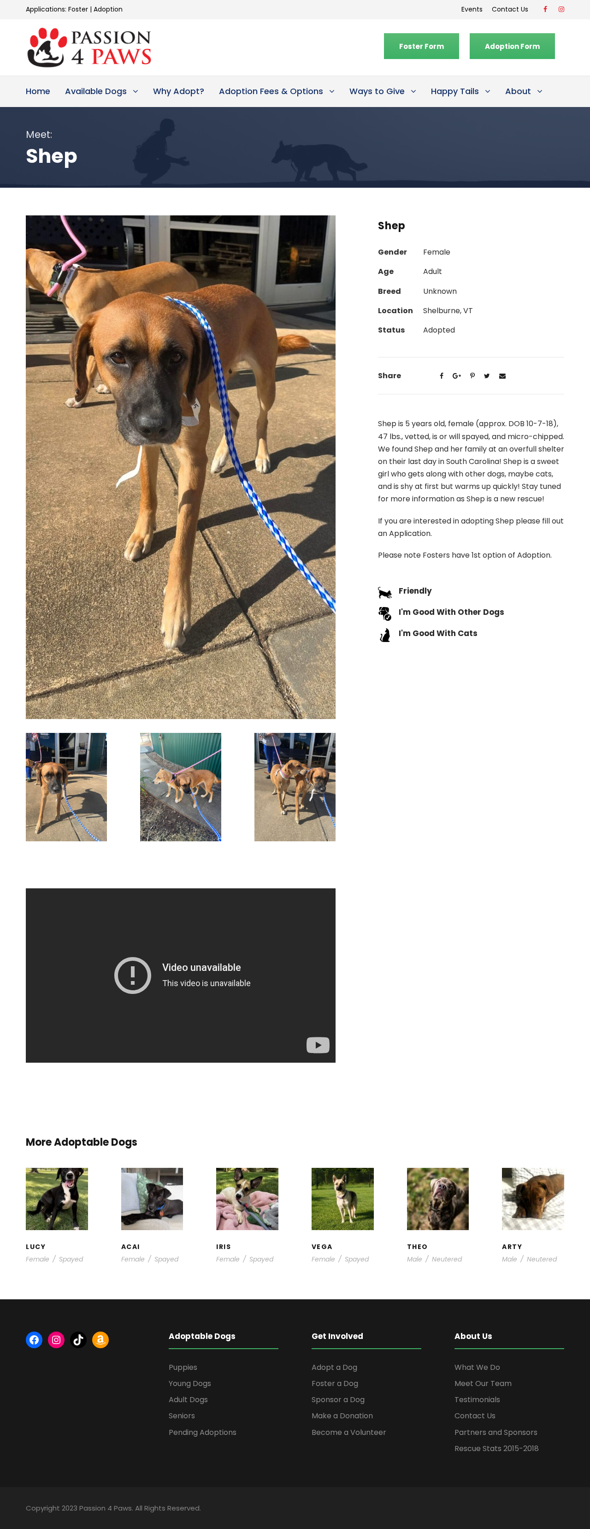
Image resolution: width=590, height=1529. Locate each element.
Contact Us (512, 9)
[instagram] (561, 9)
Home (38, 91)
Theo (437, 1178)
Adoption (108, 9)
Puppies (183, 1367)
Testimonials (477, 1399)
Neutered (447, 1259)
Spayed (71, 1259)
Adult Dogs (188, 1399)
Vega (342, 1183)
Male (414, 1259)
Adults (342, 1192)
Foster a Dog (335, 1383)
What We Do (477, 1367)
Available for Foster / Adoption (57, 1207)
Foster (78, 9)
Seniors (182, 1415)
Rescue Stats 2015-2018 (496, 1448)
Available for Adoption (342, 1225)
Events (472, 9)
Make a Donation (342, 1415)
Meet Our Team (483, 1383)
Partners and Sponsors (495, 1432)
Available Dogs (96, 91)
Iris (247, 1178)
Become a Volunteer (349, 1432)
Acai (151, 1178)
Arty (533, 1183)
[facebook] (545, 9)
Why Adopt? (178, 91)
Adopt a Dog (334, 1367)
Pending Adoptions (202, 1432)
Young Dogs (190, 1383)
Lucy (56, 1178)
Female (37, 1259)
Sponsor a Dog (338, 1399)
